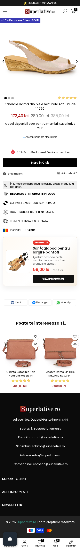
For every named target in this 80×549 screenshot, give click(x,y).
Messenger (41, 302)
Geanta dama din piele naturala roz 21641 (60, 373)
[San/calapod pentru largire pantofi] (18, 261)
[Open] (10, 539)
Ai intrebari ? (69, 173)
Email (18, 302)
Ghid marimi (15, 173)
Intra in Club (40, 163)
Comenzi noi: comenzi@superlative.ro (41, 464)
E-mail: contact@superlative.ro (40, 437)
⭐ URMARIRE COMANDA (40, 3)
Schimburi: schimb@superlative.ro (40, 446)
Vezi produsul (53, 279)
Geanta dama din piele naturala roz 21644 (20, 373)
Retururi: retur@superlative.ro (40, 455)
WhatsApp (66, 302)
